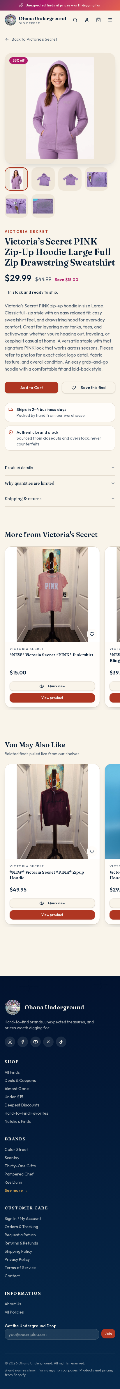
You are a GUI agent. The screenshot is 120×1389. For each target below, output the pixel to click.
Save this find (93, 387)
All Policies (14, 1312)
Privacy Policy (17, 1259)
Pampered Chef (19, 1174)
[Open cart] (98, 20)
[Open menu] (110, 20)
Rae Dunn (13, 1182)
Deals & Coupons (20, 1080)
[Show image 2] (43, 179)
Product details (19, 467)
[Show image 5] (16, 206)
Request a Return (20, 1234)
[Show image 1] (16, 179)
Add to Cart (31, 387)
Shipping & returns (23, 498)
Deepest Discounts (22, 1105)
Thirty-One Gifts (20, 1165)
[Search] (75, 20)
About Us (13, 1304)
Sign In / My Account (23, 1218)
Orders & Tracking (21, 1226)
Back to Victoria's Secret (34, 39)
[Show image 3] (70, 179)
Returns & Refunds (21, 1243)
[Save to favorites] (92, 634)
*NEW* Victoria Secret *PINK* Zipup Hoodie (47, 875)
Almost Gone (17, 1088)
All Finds (12, 1072)
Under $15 (14, 1096)
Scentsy (12, 1157)
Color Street (16, 1149)
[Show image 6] (43, 206)
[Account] (87, 20)
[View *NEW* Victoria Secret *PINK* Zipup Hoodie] (52, 811)
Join (108, 1333)
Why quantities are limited (29, 483)
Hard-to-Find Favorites (26, 1113)
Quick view (56, 686)
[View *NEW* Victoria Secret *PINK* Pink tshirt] (52, 594)
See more (16, 1190)
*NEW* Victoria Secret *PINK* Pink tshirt (51, 655)
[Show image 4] (96, 179)
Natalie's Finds (18, 1121)
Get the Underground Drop (31, 1325)
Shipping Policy (18, 1251)
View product (52, 698)
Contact (12, 1275)
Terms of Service (20, 1267)
